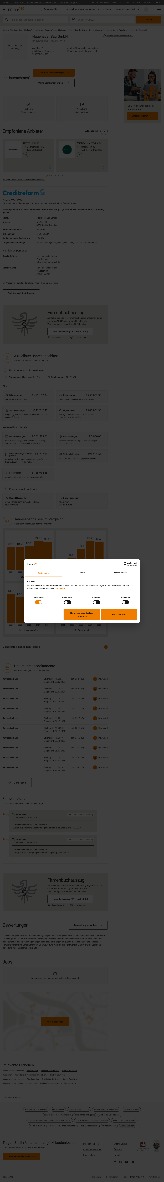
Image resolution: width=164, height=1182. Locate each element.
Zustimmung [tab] (43, 573)
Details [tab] (82, 573)
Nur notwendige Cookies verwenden (81, 614)
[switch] (67, 602)
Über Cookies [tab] (120, 573)
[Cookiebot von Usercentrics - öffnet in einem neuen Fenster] (125, 564)
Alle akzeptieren (118, 614)
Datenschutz (61, 588)
